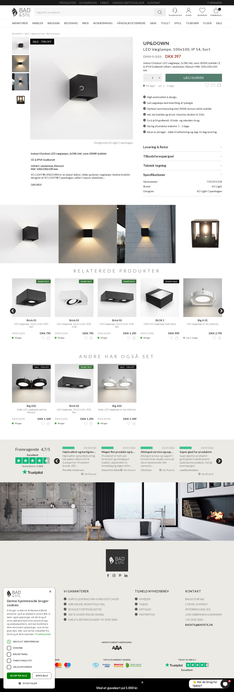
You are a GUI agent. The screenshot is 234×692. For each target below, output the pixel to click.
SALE (219, 23)
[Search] (160, 12)
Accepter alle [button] (18, 675)
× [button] (50, 591)
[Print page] (219, 85)
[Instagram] (114, 575)
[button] (29, 683)
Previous (13, 311)
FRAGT (104, 2)
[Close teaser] (142, 682)
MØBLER (37, 23)
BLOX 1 (160, 320)
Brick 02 (117, 320)
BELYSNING (71, 23)
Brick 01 (31, 320)
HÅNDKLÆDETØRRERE (131, 23)
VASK (153, 23)
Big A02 (31, 405)
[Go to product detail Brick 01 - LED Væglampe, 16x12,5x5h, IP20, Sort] (31, 297)
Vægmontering (37, 34)
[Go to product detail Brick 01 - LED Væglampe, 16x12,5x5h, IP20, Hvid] (74, 297)
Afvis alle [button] (42, 675)
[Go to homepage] (21, 12)
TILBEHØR (192, 23)
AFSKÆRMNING (103, 23)
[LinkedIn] (126, 575)
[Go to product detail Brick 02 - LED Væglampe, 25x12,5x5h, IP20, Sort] (117, 297)
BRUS (85, 23)
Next (221, 311)
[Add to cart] (48, 338)
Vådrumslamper (53, 34)
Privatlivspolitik (43, 634)
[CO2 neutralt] (134, 665)
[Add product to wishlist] (43, 338)
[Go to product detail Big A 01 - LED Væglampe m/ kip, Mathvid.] (202, 297)
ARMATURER (20, 23)
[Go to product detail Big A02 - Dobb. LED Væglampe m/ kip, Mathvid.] (117, 383)
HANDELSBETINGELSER (128, 2)
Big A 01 (203, 320)
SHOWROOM (88, 2)
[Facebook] (108, 575)
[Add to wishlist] (207, 85)
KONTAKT (153, 2)
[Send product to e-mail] (213, 85)
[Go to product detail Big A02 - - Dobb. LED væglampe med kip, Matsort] (31, 383)
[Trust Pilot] (174, 665)
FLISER (207, 23)
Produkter (67, 2)
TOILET (165, 23)
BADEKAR (53, 23)
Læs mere (36, 184)
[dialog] (29, 638)
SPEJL (177, 23)
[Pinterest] (120, 575)
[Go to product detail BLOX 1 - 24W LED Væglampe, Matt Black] (159, 297)
